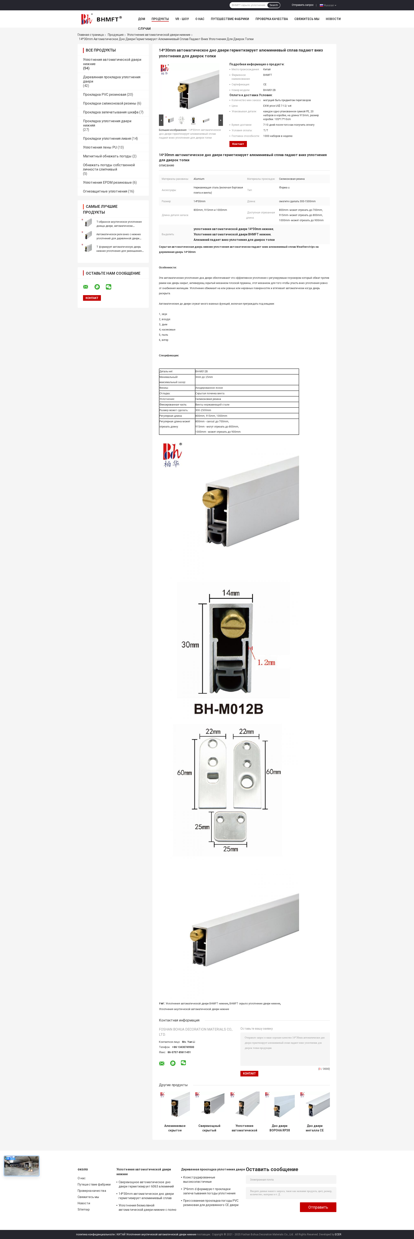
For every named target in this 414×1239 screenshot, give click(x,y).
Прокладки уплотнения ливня (107, 138)
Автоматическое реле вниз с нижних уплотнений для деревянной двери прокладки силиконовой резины (118, 238)
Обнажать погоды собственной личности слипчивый (109, 167)
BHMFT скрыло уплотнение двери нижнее (254, 1003)
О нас (199, 19)
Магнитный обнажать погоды (107, 156)
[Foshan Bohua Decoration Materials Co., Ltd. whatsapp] (99, 287)
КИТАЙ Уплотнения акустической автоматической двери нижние (156, 1234)
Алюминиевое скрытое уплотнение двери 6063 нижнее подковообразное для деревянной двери (174, 1128)
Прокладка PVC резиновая (104, 94)
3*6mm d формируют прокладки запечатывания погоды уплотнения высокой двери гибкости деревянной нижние (210, 1191)
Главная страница (91, 34)
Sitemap (84, 1209)
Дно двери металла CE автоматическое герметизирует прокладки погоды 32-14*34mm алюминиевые (315, 1128)
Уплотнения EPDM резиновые (107, 182)
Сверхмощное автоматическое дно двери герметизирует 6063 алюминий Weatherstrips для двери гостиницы (146, 1184)
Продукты (160, 19)
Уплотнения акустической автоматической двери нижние (194, 1009)
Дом (141, 19)
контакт (238, 144)
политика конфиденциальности (95, 1234)
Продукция (116, 34)
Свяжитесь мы (306, 19)
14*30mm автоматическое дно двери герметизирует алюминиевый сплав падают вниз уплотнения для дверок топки (190, 133)
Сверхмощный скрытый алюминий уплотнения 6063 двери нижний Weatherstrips (209, 1128)
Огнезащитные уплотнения (105, 191)
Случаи (144, 28)
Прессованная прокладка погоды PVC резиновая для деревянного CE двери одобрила (210, 1203)
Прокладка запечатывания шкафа (110, 112)
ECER (338, 1234)
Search (274, 5)
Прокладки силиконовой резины (109, 103)
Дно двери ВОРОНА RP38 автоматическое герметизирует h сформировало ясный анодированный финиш (279, 1128)
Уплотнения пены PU (100, 147)
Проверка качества (272, 19)
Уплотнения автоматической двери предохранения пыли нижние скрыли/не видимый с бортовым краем (244, 1128)
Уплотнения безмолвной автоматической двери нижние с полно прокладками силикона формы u (148, 1208)
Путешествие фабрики (230, 19)
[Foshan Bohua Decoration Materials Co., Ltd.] (101, 18)
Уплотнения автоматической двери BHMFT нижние (197, 1003)
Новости (333, 19)
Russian (329, 5)
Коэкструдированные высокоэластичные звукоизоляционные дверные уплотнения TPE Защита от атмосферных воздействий (204, 1180)
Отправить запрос (303, 4)
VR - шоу (182, 19)
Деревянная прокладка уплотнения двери (213, 1169)
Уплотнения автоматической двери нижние (158, 34)
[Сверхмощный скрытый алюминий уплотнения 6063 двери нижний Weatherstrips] (209, 1107)
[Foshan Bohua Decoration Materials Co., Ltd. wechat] (111, 287)
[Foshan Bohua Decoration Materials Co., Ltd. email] (88, 287)
